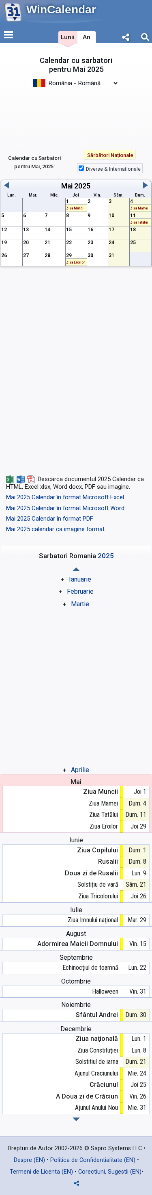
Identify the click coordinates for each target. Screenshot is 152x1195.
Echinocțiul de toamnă (90, 967)
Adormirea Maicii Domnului (77, 944)
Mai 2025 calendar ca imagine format (55, 529)
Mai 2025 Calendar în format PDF (49, 518)
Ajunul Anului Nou (96, 1107)
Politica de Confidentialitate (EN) (92, 1160)
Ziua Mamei (103, 803)
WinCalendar (61, 9)
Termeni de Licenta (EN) (41, 1171)
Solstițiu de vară (97, 884)
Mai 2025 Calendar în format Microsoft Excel (65, 497)
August (76, 934)
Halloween (105, 991)
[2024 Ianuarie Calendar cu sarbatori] (76, 1119)
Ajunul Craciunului (96, 1073)
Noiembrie (76, 1005)
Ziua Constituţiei (97, 1050)
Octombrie (76, 981)
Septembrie (76, 957)
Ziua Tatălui (103, 814)
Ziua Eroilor (104, 826)
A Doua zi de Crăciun (87, 1096)
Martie (80, 604)
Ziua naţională (96, 1038)
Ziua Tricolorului (98, 896)
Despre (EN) (29, 1160)
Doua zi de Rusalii (91, 873)
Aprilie (80, 770)
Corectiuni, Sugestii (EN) (109, 1171)
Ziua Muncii (100, 791)
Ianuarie (80, 579)
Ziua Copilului (97, 850)
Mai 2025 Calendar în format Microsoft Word (65, 508)
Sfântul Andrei (97, 1015)
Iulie (76, 910)
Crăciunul (104, 1084)
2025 (82, 186)
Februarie (80, 591)
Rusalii (108, 861)
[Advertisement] (76, 114)
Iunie (76, 840)
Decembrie (76, 1029)
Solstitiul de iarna (96, 1061)
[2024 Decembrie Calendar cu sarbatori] (76, 569)
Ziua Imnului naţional (93, 920)
